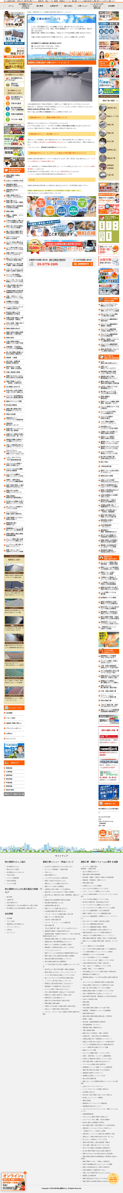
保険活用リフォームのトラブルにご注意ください (110, 622)
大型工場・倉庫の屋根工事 (53, 919)
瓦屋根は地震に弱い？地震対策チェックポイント (110, 506)
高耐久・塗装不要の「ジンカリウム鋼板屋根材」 (97, 1056)
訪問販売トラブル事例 (108, 597)
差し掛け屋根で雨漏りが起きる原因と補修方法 (97, 1151)
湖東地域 (9, 786)
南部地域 (9, 775)
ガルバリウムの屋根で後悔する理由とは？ (14, 464)
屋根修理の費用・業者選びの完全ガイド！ (14, 185)
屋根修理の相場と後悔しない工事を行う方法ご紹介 (60, 939)
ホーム (11, 6)
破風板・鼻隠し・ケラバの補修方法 (93, 968)
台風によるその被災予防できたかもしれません (110, 480)
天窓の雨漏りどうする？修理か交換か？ (14, 518)
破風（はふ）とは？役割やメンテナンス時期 (14, 550)
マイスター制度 (11, 883)
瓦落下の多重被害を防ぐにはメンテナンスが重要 (109, 485)
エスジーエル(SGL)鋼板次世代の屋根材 (14, 469)
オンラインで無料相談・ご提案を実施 (56, 869)
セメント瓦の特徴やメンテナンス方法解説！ (14, 275)
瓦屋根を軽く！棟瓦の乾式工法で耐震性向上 (96, 1036)
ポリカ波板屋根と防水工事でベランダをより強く (110, 671)
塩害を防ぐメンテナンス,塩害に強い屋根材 (15, 429)
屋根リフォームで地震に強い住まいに (56, 908)
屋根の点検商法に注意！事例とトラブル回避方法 (109, 602)
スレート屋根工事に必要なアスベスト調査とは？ (14, 540)
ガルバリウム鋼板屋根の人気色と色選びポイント (97, 929)
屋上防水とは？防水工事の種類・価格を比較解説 (14, 264)
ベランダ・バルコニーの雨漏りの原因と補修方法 (14, 270)
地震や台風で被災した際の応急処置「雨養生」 (14, 318)
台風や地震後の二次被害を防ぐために (109, 496)
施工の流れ (68, 6)
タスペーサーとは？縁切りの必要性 (13, 237)
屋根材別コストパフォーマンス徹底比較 (14, 418)
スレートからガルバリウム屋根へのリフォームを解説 (110, 310)
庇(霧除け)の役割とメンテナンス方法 (13, 302)
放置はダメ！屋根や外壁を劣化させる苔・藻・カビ (98, 1136)
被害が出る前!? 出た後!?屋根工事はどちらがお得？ (110, 588)
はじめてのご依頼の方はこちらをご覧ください (59, 866)
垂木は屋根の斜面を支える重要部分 (55, 961)
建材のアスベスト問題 (14, 401)
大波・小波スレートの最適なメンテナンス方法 (14, 297)
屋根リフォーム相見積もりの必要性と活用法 (58, 944)
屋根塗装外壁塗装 (110, 166)
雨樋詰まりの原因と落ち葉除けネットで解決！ (110, 681)
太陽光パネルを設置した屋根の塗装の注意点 (109, 432)
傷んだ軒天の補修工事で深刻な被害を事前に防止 (14, 232)
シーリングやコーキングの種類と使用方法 (14, 307)
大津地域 (9, 771)
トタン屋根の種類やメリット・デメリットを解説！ (98, 951)
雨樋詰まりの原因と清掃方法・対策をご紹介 (58, 995)
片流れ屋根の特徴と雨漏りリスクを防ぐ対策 (14, 342)
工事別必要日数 (106, 466)
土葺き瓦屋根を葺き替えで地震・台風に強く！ (14, 286)
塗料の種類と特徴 (108, 730)
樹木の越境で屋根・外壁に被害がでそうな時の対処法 (110, 617)
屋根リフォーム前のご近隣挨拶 (54, 886)
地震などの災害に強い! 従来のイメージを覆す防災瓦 (98, 1041)
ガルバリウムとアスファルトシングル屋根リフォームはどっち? (15, 452)
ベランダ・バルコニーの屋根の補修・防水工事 (59, 914)
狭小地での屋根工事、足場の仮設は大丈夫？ (96, 902)
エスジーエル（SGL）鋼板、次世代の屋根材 (96, 1119)
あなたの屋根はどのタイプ (91, 871)
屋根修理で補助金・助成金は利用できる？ (108, 551)
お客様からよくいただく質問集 (92, 886)
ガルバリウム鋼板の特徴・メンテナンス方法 (96, 1053)
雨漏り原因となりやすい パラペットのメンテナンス (60, 972)
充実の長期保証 (11, 880)
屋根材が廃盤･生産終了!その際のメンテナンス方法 (98, 990)
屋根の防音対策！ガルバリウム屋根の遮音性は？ (110, 350)
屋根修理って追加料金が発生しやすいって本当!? (109, 612)
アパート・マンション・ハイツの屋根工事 (57, 922)
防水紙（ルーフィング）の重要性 (93, 1097)
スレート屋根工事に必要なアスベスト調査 (95, 1047)
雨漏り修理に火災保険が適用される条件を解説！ (109, 541)
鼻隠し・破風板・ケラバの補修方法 (14, 216)
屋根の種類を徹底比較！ (105, 397)
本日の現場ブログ (12, 902)
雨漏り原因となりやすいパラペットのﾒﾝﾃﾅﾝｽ (14, 253)
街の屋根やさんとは (13, 866)
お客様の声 (54, 6)
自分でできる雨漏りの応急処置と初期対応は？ (109, 536)
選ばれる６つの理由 (13, 869)
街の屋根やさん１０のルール (15, 872)
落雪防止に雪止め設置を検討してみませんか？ (59, 983)
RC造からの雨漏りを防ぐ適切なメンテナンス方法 (15, 502)
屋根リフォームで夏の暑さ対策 (54, 917)
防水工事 (110, 141)
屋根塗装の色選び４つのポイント (107, 521)
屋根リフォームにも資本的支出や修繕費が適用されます (61, 953)
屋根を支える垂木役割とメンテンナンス (14, 491)
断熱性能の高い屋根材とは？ (11, 523)
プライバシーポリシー (14, 728)
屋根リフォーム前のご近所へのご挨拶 (108, 573)
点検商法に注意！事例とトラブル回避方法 (57, 889)
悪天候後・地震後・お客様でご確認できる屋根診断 (98, 877)
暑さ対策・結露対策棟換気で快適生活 (94, 1022)
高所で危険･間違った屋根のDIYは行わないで (96, 1061)
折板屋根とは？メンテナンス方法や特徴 (109, 427)
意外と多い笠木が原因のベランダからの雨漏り (14, 226)
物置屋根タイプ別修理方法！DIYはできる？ (108, 656)
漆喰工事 (110, 125)
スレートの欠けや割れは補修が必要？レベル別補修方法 (99, 949)
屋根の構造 (10, 211)
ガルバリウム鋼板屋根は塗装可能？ (109, 320)
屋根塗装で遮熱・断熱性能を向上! (109, 531)
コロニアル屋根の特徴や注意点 (107, 417)
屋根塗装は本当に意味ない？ (12, 190)
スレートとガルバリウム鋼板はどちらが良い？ (109, 305)
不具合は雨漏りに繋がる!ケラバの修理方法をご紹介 (98, 985)
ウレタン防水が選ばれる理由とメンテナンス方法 (14, 243)
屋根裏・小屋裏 (11, 357)
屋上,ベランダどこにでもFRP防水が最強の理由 (15, 259)
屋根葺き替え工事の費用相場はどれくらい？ (109, 377)
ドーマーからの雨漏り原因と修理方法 (14, 513)
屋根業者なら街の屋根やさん (15, 924)
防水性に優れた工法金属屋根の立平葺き (13, 313)
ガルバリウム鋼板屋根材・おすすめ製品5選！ (96, 910)
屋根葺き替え (112, 108)
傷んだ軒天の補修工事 (89, 1078)
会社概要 (111, 6)
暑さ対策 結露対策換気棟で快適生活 (13, 362)
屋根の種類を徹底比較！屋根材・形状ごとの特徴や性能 (99, 938)
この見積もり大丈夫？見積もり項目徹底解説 (108, 583)
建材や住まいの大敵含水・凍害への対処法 (14, 367)
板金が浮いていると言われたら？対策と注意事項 (110, 607)
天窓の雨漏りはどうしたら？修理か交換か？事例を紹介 (99, 971)
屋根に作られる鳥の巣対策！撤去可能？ (109, 686)
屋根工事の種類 (109, 101)
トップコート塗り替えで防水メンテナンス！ (14, 545)
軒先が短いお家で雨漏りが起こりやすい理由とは (14, 391)
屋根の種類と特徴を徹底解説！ (13, 176)
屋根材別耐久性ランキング (12, 424)
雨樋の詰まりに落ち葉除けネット (55, 997)
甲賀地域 (9, 782)
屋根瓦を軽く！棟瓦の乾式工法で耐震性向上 (108, 501)
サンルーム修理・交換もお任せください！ (109, 661)
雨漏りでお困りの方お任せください (55, 880)
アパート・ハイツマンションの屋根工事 (108, 696)
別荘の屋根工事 (106, 700)
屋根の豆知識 (10, 414)
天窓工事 (110, 175)
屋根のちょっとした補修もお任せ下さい (57, 883)
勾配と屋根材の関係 (13, 372)
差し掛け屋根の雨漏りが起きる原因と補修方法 (14, 353)
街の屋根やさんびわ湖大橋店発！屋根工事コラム (21, 908)
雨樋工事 (110, 133)
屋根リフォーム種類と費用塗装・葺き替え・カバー (110, 402)
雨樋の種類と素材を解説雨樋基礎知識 (14, 534)
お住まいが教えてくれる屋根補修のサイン (109, 387)
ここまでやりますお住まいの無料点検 (97, 6)
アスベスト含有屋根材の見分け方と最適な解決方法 (98, 1044)
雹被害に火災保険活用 (89, 1175)
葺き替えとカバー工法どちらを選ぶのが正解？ (109, 392)
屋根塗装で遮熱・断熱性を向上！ (93, 1027)
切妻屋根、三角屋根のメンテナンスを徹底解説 (14, 347)
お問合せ (9, 733)
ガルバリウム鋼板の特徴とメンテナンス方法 (14, 475)
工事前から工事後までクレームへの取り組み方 (109, 578)
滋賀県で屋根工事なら (14, 723)
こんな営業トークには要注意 (108, 593)
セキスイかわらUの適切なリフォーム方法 (95, 888)
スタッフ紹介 (10, 718)
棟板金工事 (111, 158)
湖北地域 (9, 779)
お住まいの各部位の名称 (14, 180)
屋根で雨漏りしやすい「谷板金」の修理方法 (14, 382)
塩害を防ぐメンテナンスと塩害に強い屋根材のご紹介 (99, 1133)
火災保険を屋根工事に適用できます (55, 911)
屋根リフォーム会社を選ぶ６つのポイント (110, 471)
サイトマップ (10, 739)
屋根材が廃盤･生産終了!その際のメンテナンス (14, 440)
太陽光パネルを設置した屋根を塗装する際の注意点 (60, 1006)
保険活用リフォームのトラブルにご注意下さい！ (97, 1128)
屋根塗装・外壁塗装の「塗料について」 (95, 880)
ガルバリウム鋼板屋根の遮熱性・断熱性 (109, 325)
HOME (29, 12)
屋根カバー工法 (113, 116)
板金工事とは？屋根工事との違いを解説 (14, 201)
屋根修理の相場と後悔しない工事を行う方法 (108, 372)
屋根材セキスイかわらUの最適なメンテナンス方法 (110, 447)
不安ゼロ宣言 (11, 875)
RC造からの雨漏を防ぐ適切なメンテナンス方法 (97, 1058)
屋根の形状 (10, 337)
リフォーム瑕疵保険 (13, 878)
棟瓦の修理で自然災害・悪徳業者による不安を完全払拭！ (100, 996)
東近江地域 (10, 790)
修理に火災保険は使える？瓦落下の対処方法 (110, 491)
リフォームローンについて (53, 950)
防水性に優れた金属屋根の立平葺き (93, 1122)
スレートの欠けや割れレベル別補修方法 (108, 412)
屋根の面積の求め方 (13, 328)
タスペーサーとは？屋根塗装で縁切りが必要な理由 (98, 982)
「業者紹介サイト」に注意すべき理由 (108, 627)
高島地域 (9, 768)
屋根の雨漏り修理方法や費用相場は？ (14, 496)
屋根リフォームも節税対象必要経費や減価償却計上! (110, 710)
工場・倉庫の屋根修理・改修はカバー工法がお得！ (110, 666)
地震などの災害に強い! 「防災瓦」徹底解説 (109, 511)
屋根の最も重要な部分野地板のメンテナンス (14, 409)
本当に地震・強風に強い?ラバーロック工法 (15, 324)
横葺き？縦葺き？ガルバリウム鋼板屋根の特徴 (110, 340)
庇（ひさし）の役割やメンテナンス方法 (14, 507)
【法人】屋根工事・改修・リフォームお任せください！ (61, 928)
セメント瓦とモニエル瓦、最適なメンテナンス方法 (98, 960)
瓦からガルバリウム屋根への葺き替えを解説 (109, 315)
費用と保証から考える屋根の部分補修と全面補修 (59, 956)
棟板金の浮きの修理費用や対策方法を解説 (14, 206)
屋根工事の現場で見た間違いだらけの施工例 (108, 516)
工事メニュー (83, 6)
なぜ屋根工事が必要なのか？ (109, 362)
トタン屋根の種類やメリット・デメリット (108, 422)
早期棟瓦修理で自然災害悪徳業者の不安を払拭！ (14, 291)
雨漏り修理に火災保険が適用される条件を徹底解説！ (99, 1181)
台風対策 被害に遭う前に (52, 905)
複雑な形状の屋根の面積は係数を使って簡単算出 (97, 1016)
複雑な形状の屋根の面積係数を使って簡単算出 (14, 333)
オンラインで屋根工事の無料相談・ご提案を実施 (109, 563)
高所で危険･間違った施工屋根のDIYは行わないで (15, 486)
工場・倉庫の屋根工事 (108, 691)
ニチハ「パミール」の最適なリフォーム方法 (96, 891)
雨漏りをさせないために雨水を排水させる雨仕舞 (14, 376)
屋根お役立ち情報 (107, 476)
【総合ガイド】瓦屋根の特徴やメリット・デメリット (99, 935)
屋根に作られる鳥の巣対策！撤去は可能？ (57, 1000)
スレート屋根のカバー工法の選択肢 (110, 407)
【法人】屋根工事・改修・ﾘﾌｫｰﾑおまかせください (110, 705)
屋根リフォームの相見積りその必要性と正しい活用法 (110, 568)
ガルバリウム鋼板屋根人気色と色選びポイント (109, 330)
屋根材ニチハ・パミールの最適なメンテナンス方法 (110, 442)
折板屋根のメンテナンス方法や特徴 (93, 954)
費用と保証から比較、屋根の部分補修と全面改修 (110, 382)
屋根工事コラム (38, 12)
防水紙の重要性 (11, 405)
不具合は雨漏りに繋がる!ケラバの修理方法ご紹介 (15, 221)
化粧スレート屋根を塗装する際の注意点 (108, 437)
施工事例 (40, 6)
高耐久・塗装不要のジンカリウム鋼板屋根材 (14, 480)
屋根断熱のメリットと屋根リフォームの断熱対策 (14, 529)
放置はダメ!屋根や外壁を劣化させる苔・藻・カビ (15, 435)
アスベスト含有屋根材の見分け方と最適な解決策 (14, 396)
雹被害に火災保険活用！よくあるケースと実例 (109, 546)
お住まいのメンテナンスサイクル (93, 1086)
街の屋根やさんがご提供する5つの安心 (25, 6)
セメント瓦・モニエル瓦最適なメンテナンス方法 (14, 280)
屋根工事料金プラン (51, 875)
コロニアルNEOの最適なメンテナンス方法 (109, 452)
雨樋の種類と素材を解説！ (53, 1003)
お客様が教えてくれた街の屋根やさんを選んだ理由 (22, 905)
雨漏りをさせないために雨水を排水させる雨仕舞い (98, 1153)
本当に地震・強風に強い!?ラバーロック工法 (96, 1145)
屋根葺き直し (112, 150)
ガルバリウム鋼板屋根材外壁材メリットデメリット (110, 345)
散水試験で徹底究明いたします (54, 902)
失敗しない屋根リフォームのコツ (108, 367)
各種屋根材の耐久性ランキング (92, 1106)
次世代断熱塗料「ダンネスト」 (106, 526)
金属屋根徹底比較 (88, 1114)
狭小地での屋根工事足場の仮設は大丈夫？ (108, 457)
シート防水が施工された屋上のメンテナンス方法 (14, 248)
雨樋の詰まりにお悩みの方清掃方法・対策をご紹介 (110, 676)
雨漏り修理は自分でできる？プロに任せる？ (14, 196)
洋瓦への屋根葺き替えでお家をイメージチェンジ (14, 445)
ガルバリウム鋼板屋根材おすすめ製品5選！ (109, 335)
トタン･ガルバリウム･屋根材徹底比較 (14, 459)
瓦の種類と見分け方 (13, 387)
